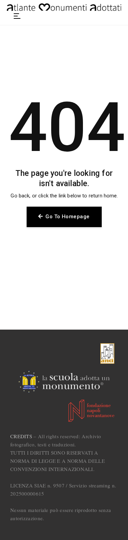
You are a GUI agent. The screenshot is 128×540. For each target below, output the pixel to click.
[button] (17, 16)
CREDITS (21, 436)
